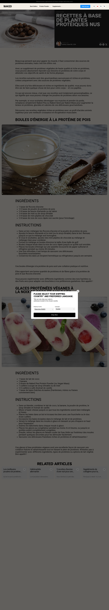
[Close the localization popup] (78, 291)
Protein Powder (44, 6)
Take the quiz (85, 6)
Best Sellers (33, 6)
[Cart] (104, 6)
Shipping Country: (38, 306)
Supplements (57, 6)
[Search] (94, 6)
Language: (57, 306)
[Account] (101, 6)
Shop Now (54, 315)
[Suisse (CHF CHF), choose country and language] (97, 6)
